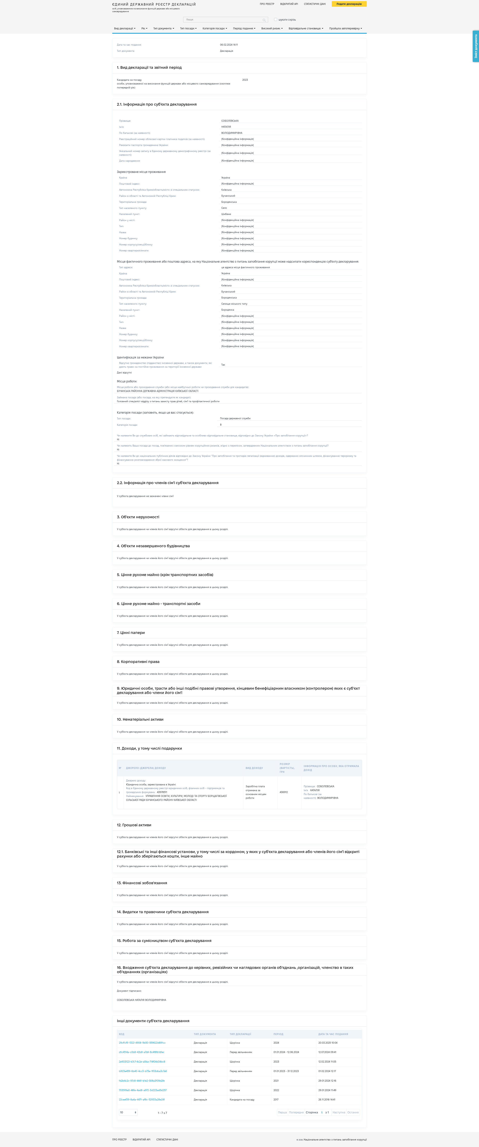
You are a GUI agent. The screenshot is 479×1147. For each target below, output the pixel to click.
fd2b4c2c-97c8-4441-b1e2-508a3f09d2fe (142, 1080)
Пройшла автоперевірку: (344, 28)
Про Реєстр (267, 4)
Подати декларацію (349, 3)
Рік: (143, 28)
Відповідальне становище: (305, 28)
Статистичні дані (315, 4)
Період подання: (243, 28)
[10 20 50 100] (128, 1112)
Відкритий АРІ (289, 4)
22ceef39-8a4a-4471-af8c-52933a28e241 (142, 1099)
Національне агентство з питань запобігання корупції (335, 1139)
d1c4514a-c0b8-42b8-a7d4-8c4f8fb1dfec (141, 1052)
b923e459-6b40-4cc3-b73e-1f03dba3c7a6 (143, 1071)
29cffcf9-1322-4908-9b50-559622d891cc (142, 1042)
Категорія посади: (214, 28)
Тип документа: (162, 28)
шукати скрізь (287, 19)
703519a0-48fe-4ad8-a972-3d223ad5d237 (143, 1090)
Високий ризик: (270, 28)
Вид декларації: (123, 28)
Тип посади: (187, 28)
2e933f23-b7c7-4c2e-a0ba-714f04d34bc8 (142, 1061)
